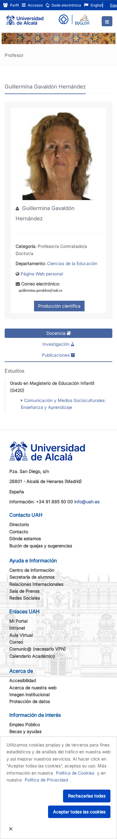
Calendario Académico (32, 656)
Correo (16, 642)
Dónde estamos (25, 538)
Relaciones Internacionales (36, 584)
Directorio (19, 524)
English (96, 5)
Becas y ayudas (25, 731)
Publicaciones (56, 355)
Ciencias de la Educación (72, 263)
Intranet (17, 628)
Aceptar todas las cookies (79, 811)
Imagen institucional (29, 694)
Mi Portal (18, 621)
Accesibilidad (22, 680)
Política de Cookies (75, 773)
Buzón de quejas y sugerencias (40, 545)
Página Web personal (42, 273)
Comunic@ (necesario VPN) (37, 648)
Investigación (56, 344)
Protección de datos (29, 701)
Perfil (14, 5)
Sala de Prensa (24, 591)
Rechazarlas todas (86, 795)
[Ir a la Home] (25, 17)
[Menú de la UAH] (107, 21)
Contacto (18, 531)
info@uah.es (87, 501)
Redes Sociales (24, 597)
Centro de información (31, 570)
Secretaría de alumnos (32, 577)
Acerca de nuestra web (32, 687)
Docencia (56, 333)
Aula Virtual (21, 635)
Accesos (35, 5)
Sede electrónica (66, 5)
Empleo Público (24, 724)
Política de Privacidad (46, 779)
